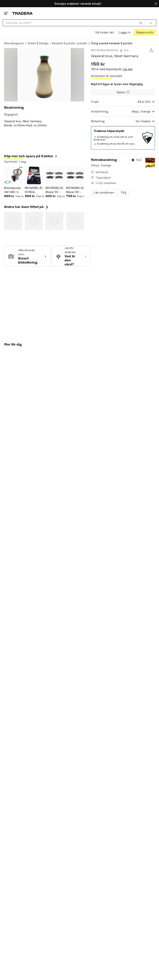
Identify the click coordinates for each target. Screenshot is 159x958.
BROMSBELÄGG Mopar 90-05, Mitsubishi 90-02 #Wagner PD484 (55, 190)
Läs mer (128, 69)
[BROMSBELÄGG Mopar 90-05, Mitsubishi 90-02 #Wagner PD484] (55, 175)
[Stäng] (156, 3)
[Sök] (141, 22)
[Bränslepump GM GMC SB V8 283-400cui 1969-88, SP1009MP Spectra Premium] (13, 175)
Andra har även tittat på (26, 207)
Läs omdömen (104, 192)
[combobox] (74, 23)
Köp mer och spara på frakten (28, 156)
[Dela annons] (151, 50)
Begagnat (11, 114)
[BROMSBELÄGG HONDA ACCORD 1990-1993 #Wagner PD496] (34, 175)
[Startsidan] (22, 13)
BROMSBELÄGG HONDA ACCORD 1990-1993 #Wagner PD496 (34, 190)
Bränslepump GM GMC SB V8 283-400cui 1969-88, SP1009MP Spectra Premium (13, 190)
